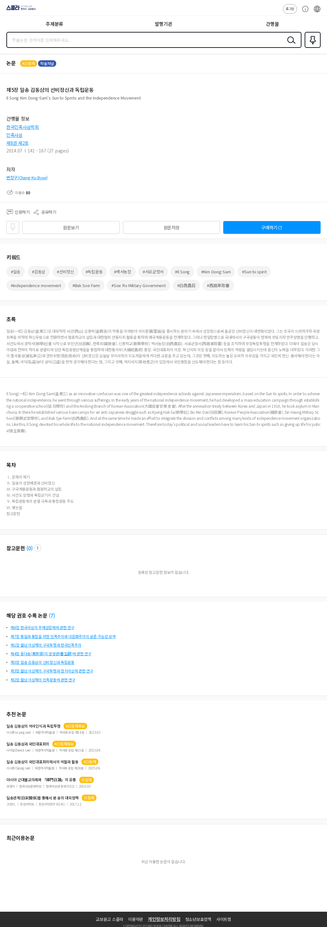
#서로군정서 (153, 272)
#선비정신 (65, 272)
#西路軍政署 (218, 285)
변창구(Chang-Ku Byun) (27, 177)
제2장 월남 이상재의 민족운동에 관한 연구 (43, 679)
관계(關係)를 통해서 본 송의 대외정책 (42, 797)
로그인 (290, 8)
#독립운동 (94, 272)
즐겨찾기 (311, 47)
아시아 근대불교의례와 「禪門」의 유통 (41, 779)
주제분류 (54, 23)
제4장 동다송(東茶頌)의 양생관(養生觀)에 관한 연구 (51, 653)
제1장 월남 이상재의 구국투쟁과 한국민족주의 (46, 645)
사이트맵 (223, 919)
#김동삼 (38, 272)
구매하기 (269, 227)
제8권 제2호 (17, 143)
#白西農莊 (186, 285)
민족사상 (14, 135)
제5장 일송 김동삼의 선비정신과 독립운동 (42, 662)
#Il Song (182, 272)
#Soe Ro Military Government (138, 285)
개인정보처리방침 (164, 919)
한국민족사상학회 (22, 127)
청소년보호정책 (198, 919)
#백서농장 (122, 272)
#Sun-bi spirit (254, 272)
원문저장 (172, 227)
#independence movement (36, 285)
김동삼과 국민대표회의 (27, 743)
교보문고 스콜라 (109, 919)
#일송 (15, 272)
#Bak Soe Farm (86, 285)
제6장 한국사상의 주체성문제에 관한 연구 (42, 627)
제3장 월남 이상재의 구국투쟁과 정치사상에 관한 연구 (52, 670)
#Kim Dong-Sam (216, 272)
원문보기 (71, 227)
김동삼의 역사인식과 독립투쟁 (33, 726)
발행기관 (163, 23)
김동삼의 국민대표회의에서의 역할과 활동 (42, 761)
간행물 (272, 23)
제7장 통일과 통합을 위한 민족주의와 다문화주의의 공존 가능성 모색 (63, 636)
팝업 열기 (37, 548)
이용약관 (135, 919)
